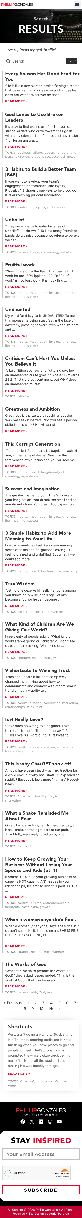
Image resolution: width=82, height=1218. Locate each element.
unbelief (66, 252)
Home (10, 50)
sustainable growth (36, 907)
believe (23, 252)
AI (19, 796)
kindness (68, 292)
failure (37, 152)
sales (30, 707)
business (24, 152)
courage (36, 252)
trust (39, 707)
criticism (24, 396)
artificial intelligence (37, 796)
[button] (77, 4)
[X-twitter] (31, 1121)
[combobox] (34, 61)
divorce (35, 903)
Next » (55, 1008)
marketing (70, 703)
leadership (52, 152)
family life (25, 846)
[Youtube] (59, 1121)
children (24, 658)
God (42, 992)
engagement (67, 747)
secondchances (63, 156)
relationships (40, 156)
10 (42, 1008)
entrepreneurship (56, 903)
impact (54, 292)
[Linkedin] (41, 1121)
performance (56, 207)
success (32, 296)
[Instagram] (50, 1121)
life (7, 296)
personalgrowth (17, 156)
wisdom (57, 612)
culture (49, 747)
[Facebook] (22, 1121)
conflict (23, 747)
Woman (58, 951)
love (8, 751)
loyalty (40, 207)
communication (30, 703)
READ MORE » (16, 101)
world (57, 658)
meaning (51, 252)
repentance (29, 476)
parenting (69, 152)
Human (61, 796)
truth (46, 612)
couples (23, 951)
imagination (38, 292)
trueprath (33, 612)
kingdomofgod (52, 472)
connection (52, 703)
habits (22, 292)
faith (21, 612)
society (18, 751)
